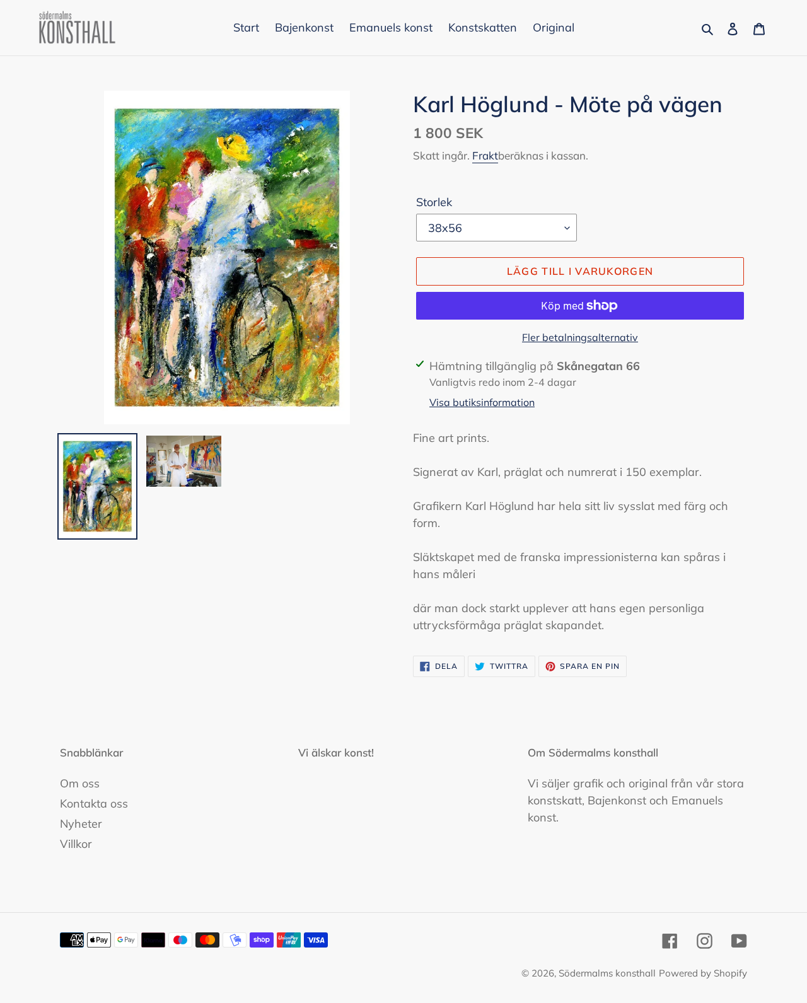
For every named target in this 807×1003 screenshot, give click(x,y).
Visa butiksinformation (482, 402)
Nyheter (81, 823)
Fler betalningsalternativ (580, 337)
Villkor (76, 844)
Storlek (434, 202)
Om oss (80, 783)
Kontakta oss (94, 803)
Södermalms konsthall (607, 973)
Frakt (485, 155)
